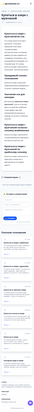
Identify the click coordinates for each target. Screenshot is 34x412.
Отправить (10, 218)
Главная (3, 11)
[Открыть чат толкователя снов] (30, 402)
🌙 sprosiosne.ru (10, 3)
